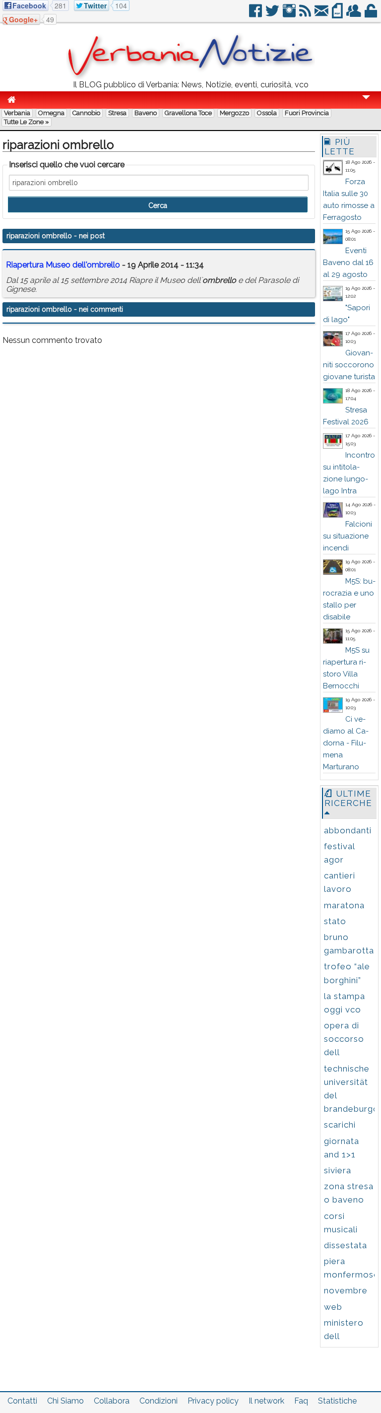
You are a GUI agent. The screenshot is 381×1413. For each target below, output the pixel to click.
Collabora (111, 1401)
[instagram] (290, 14)
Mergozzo (234, 113)
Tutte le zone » (26, 122)
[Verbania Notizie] (190, 76)
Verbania (17, 113)
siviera (337, 1170)
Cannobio (86, 113)
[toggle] (366, 104)
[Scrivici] (322, 14)
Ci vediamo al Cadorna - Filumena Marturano (346, 743)
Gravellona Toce (188, 113)
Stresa (117, 113)
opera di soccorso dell (344, 1038)
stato (335, 921)
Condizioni (158, 1401)
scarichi (340, 1125)
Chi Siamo (65, 1401)
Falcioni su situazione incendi (347, 536)
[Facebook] (256, 14)
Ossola (267, 113)
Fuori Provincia (307, 113)
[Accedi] (372, 14)
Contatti (22, 1401)
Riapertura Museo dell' (63, 264)
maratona (344, 905)
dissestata (345, 1245)
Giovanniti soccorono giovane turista (349, 364)
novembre (346, 1290)
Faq (301, 1401)
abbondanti (348, 830)
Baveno (145, 113)
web (333, 1307)
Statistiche (337, 1401)
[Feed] (306, 14)
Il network (266, 1401)
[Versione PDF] (338, 14)
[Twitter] (273, 14)
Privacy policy (213, 1401)
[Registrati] (354, 14)
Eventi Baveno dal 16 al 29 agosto (348, 262)
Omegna (51, 113)
